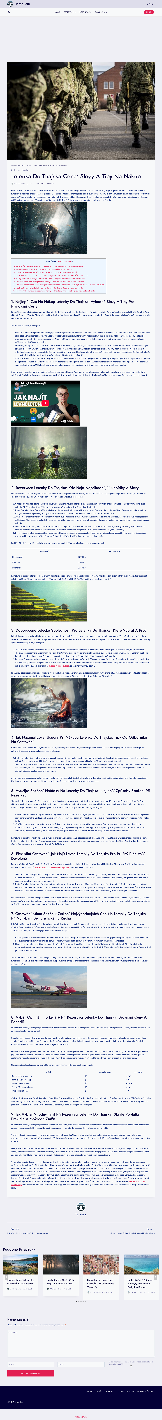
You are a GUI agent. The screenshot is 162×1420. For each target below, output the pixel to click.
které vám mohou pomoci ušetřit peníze (52, 867)
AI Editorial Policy (81, 1417)
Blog (149, 12)
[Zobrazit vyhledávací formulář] (9, 12)
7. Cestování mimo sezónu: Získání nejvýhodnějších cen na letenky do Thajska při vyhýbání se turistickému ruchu (58, 285)
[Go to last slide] (6, 1277)
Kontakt (110, 1391)
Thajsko (25, 170)
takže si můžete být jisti (59, 666)
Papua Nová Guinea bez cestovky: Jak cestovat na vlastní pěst (100, 1283)
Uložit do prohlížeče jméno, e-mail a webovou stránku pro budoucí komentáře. (131, 1363)
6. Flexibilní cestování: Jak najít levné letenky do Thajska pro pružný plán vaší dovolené (48, 281)
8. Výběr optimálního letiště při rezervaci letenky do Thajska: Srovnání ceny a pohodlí (47, 288)
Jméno (11, 1364)
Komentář (13, 1332)
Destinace (15, 170)
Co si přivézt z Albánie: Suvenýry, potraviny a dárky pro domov (140, 1283)
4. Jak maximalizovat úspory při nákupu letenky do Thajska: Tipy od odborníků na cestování (50, 275)
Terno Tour (21, 183)
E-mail (61, 1364)
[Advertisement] (81, 34)
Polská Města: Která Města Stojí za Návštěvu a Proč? (61, 1281)
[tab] (76, 1301)
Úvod (57, 12)
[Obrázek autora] (12, 183)
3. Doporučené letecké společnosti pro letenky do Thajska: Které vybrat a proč (44, 272)
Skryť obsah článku (64, 261)
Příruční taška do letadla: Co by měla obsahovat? (28, 1231)
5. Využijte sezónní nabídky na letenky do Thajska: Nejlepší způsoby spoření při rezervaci (48, 278)
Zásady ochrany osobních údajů (135, 1391)
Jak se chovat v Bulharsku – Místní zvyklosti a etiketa (132, 1231)
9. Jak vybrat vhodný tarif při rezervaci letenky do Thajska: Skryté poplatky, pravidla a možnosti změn (53, 291)
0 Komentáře (49, 183)
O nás (150, 4)
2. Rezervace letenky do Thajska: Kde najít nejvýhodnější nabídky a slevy (42, 269)
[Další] (155, 1277)
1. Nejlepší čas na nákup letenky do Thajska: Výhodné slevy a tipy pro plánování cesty (47, 266)
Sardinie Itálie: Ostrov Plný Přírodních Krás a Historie (20, 1281)
